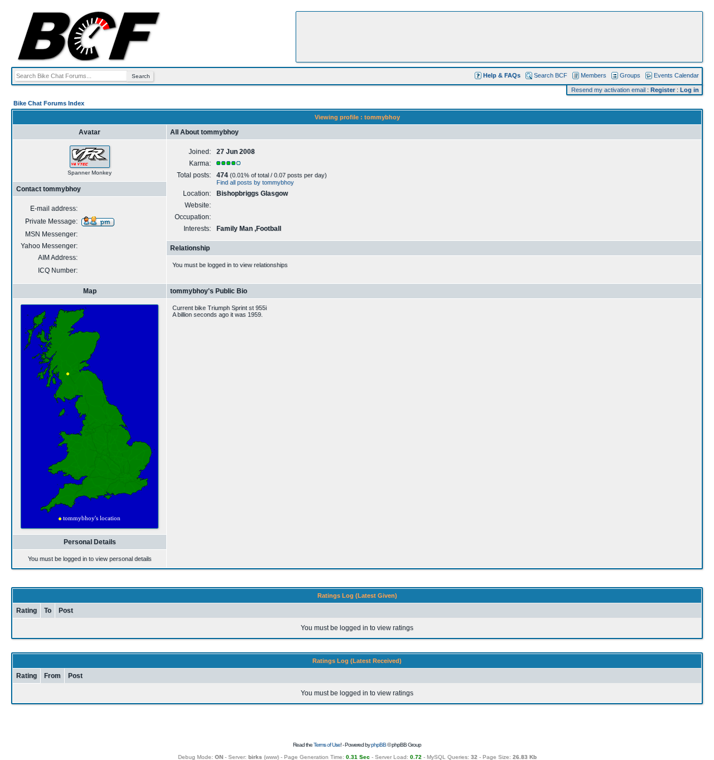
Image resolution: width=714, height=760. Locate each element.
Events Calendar (676, 75)
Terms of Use (326, 745)
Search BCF (550, 75)
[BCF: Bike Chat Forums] (88, 59)
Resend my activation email (608, 89)
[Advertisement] (499, 37)
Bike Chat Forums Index (48, 103)
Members (593, 75)
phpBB (378, 745)
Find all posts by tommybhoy (255, 182)
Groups (630, 75)
